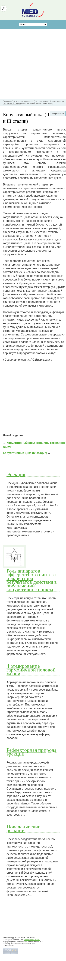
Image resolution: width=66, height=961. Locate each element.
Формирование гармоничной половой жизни (31, 669)
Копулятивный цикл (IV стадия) (25, 452)
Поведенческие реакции (23, 828)
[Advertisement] (33, 64)
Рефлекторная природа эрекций (31, 751)
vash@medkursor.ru (32, 940)
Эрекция (16, 474)
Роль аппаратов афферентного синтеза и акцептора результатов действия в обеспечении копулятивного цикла (32, 580)
